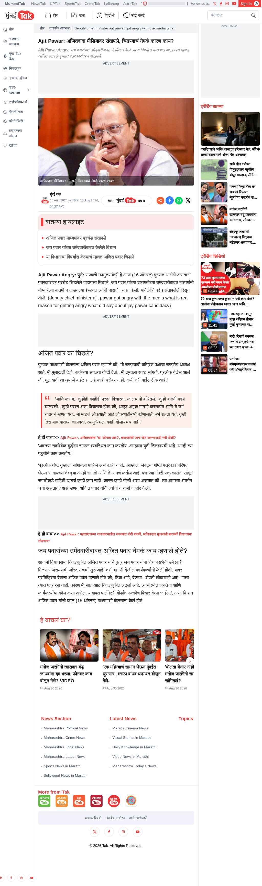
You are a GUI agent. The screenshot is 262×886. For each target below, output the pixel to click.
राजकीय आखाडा (59, 28)
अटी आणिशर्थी (138, 818)
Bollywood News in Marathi (65, 775)
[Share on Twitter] (188, 200)
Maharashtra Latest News (64, 756)
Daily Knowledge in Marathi (134, 747)
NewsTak (38, 4)
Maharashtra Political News (66, 728)
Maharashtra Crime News (64, 738)
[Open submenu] (28, 90)
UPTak (55, 4)
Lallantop (111, 4)
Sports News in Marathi (62, 766)
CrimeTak (92, 4)
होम (55, 15)
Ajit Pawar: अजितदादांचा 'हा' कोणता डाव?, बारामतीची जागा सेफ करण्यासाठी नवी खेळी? (118, 438)
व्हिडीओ (109, 15)
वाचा (82, 15)
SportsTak (72, 4)
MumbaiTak (15, 4)
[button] (69, 645)
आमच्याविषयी (93, 818)
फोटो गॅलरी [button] (138, 15)
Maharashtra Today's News (134, 766)
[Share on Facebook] (170, 200)
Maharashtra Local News (64, 747)
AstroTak (130, 4)
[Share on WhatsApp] (179, 200)
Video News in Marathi (130, 756)
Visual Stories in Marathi (131, 738)
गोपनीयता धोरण (115, 818)
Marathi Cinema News (130, 728)
